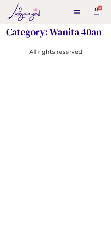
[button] (77, 12)
